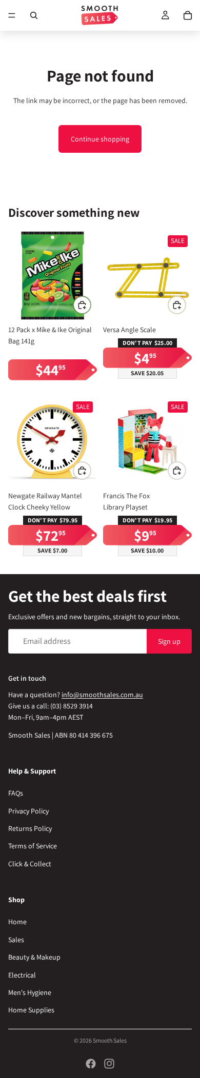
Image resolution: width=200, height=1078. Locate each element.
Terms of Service (32, 845)
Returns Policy (30, 828)
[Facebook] (91, 1063)
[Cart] (187, 15)
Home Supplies (31, 1009)
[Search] (34, 15)
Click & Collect (29, 863)
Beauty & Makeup (34, 957)
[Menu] (12, 15)
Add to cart (90, 304)
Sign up (169, 640)
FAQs (15, 793)
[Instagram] (109, 1063)
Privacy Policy (28, 811)
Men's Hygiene (29, 992)
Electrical (22, 975)
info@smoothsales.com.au (102, 694)
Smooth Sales (110, 1040)
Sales (16, 939)
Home (17, 921)
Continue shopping (100, 139)
